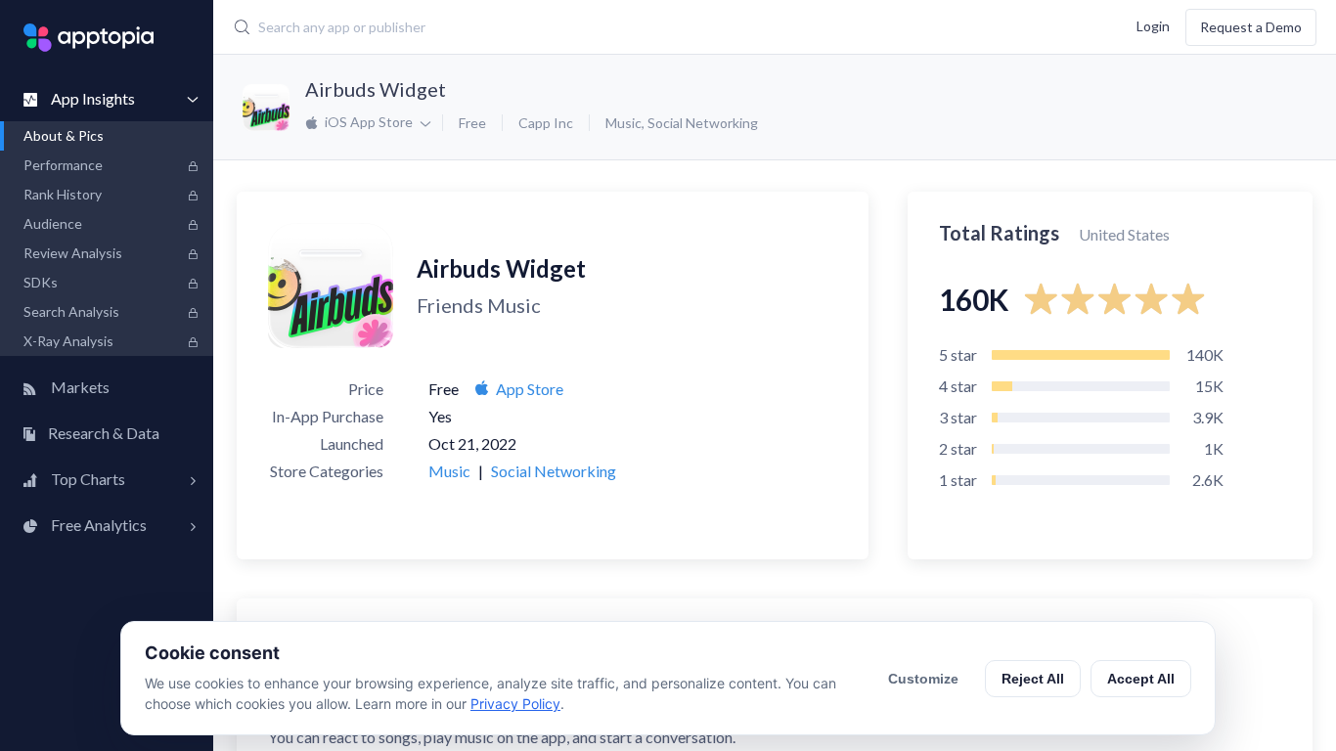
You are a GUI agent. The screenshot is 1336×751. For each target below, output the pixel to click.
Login (1153, 25)
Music (623, 122)
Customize (923, 678)
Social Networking (702, 122)
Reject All (1033, 678)
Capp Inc (545, 122)
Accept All (1141, 678)
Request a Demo (1251, 27)
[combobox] (571, 27)
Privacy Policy (515, 703)
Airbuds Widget (375, 89)
